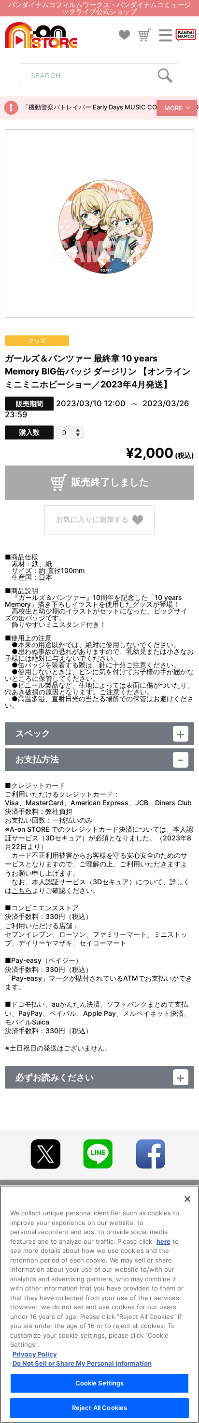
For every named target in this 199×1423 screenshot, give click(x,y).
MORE (173, 108)
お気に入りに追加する (92, 519)
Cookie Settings (99, 1383)
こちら (22, 890)
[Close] (187, 1199)
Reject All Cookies (99, 1407)
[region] (99, 1304)
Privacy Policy (35, 1354)
